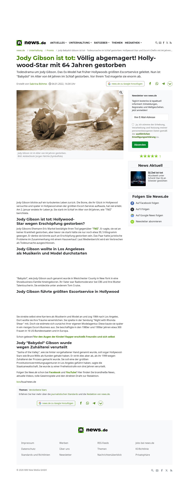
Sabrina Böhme (38, 83)
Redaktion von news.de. (98, 394)
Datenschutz (28, 448)
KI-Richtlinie (142, 448)
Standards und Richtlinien (35, 454)
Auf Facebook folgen (147, 203)
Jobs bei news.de (145, 443)
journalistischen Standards (64, 394)
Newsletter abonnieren (148, 221)
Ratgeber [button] (101, 42)
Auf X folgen (142, 209)
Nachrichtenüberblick (109, 454)
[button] (125, 83)
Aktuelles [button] (57, 42)
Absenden (140, 144)
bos (19, 381)
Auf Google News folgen (149, 215)
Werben (63, 443)
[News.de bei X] (167, 42)
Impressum (27, 443)
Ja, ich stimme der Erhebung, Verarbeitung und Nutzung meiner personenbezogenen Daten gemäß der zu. (149, 130)
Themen (117, 42)
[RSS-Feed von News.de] (170, 42)
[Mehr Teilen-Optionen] (169, 83)
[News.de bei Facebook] (163, 42)
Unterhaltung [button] (80, 42)
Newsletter (65, 454)
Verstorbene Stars (38, 389)
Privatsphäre (143, 454)
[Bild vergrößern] (121, 92)
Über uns (64, 448)
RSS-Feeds (103, 443)
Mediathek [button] (133, 42)
